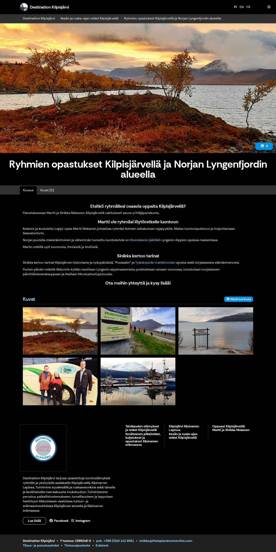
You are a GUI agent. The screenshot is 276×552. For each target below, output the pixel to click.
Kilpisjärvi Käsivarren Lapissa (184, 428)
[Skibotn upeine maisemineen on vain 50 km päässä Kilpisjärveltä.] (138, 381)
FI (235, 7)
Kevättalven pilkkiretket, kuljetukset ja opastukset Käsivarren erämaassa (143, 439)
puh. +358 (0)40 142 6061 (115, 541)
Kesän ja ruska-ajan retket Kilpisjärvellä (89, 18)
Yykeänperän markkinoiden (155, 262)
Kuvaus (28, 190)
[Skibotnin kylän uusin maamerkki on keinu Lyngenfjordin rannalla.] (215, 331)
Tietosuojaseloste (77, 545)
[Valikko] (269, 7)
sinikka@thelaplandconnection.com (165, 541)
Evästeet (102, 545)
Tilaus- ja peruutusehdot (41, 545)
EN (242, 7)
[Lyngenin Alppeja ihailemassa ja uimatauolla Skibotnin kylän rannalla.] (138, 331)
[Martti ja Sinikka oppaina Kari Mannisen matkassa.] (60, 381)
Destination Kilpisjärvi (39, 18)
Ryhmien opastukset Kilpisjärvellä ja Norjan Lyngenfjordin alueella (172, 18)
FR (248, 7)
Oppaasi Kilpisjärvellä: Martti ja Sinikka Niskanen (231, 428)
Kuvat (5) (47, 190)
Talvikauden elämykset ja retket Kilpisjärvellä (142, 428)
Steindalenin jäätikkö (145, 240)
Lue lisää (34, 521)
